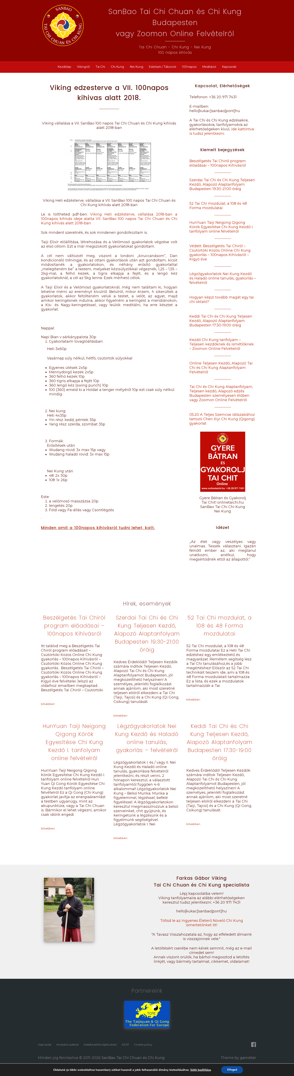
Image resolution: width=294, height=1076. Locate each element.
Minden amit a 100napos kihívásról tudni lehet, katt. (98, 527)
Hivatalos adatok (67, 1044)
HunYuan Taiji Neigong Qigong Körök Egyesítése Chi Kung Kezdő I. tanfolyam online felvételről (221, 227)
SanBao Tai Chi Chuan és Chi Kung (133, 1058)
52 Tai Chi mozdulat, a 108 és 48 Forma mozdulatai (218, 205)
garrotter (248, 1058)
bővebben (48, 704)
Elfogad (232, 1070)
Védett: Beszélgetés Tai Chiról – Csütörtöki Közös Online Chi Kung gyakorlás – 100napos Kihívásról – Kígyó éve (220, 252)
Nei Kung (136, 67)
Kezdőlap (64, 67)
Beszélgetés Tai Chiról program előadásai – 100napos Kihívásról (217, 163)
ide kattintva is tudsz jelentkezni (221, 131)
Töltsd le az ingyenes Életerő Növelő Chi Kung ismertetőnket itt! (201, 922)
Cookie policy (143, 1044)
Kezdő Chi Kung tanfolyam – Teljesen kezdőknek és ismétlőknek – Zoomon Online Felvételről (221, 344)
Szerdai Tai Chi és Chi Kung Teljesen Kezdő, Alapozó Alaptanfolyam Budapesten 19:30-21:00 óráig (222, 184)
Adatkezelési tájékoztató (100, 1044)
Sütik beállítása (200, 1070)
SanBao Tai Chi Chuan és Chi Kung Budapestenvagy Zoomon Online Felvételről (175, 22)
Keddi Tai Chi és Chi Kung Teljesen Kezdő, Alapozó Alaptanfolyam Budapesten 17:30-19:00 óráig (220, 320)
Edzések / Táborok (162, 67)
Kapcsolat (229, 67)
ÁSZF (125, 1044)
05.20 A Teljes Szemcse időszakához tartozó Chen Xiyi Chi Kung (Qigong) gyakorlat (222, 419)
